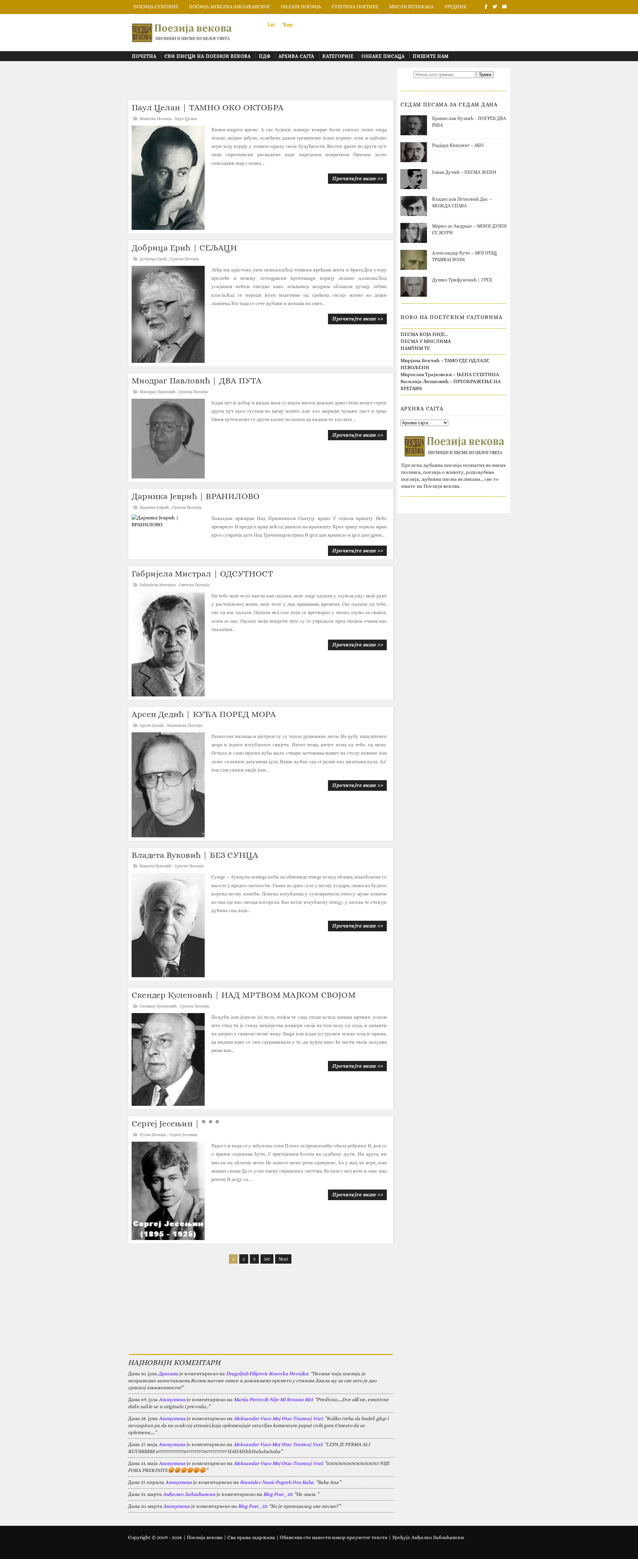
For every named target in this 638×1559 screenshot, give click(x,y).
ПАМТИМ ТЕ (415, 348)
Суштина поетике (355, 6)
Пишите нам (431, 56)
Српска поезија (184, 259)
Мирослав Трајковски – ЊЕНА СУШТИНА (449, 374)
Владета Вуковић (155, 866)
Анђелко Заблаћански (189, 1494)
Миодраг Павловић (157, 391)
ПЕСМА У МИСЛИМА (425, 341)
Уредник (455, 6)
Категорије (338, 56)
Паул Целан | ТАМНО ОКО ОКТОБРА (207, 107)
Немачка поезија (155, 118)
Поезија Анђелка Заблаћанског (229, 6)
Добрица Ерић (153, 259)
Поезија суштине (155, 6)
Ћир (288, 25)
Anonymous (172, 1400)
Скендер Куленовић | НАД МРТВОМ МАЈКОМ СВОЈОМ (244, 995)
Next (283, 1259)
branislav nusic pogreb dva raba (276, 1482)
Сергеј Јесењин (183, 1134)
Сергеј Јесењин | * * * (176, 1123)
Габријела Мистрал (158, 584)
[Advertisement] (249, 83)
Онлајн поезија (301, 6)
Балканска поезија (184, 725)
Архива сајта (296, 56)
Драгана (168, 1374)
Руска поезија (153, 1134)
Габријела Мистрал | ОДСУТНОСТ (202, 573)
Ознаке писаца (383, 56)
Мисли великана (411, 6)
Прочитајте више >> (357, 178)
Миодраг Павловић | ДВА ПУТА (197, 380)
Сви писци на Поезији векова (207, 56)
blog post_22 (277, 1494)
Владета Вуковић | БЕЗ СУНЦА (195, 855)
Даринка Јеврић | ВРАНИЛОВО (196, 496)
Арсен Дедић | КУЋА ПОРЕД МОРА (204, 714)
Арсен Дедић (152, 725)
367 (267, 1259)
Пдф (264, 56)
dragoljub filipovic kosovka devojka (267, 1374)
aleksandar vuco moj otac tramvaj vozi (278, 1418)
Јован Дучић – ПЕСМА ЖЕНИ (464, 172)
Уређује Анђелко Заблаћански (428, 1537)
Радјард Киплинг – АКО (457, 145)
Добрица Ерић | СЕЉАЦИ (184, 248)
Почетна (144, 56)
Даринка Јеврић (154, 507)
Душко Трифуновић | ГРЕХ (462, 279)
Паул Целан (185, 118)
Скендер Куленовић (158, 1006)
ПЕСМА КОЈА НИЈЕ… (424, 334)
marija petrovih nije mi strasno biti (273, 1400)
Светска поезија (194, 584)
